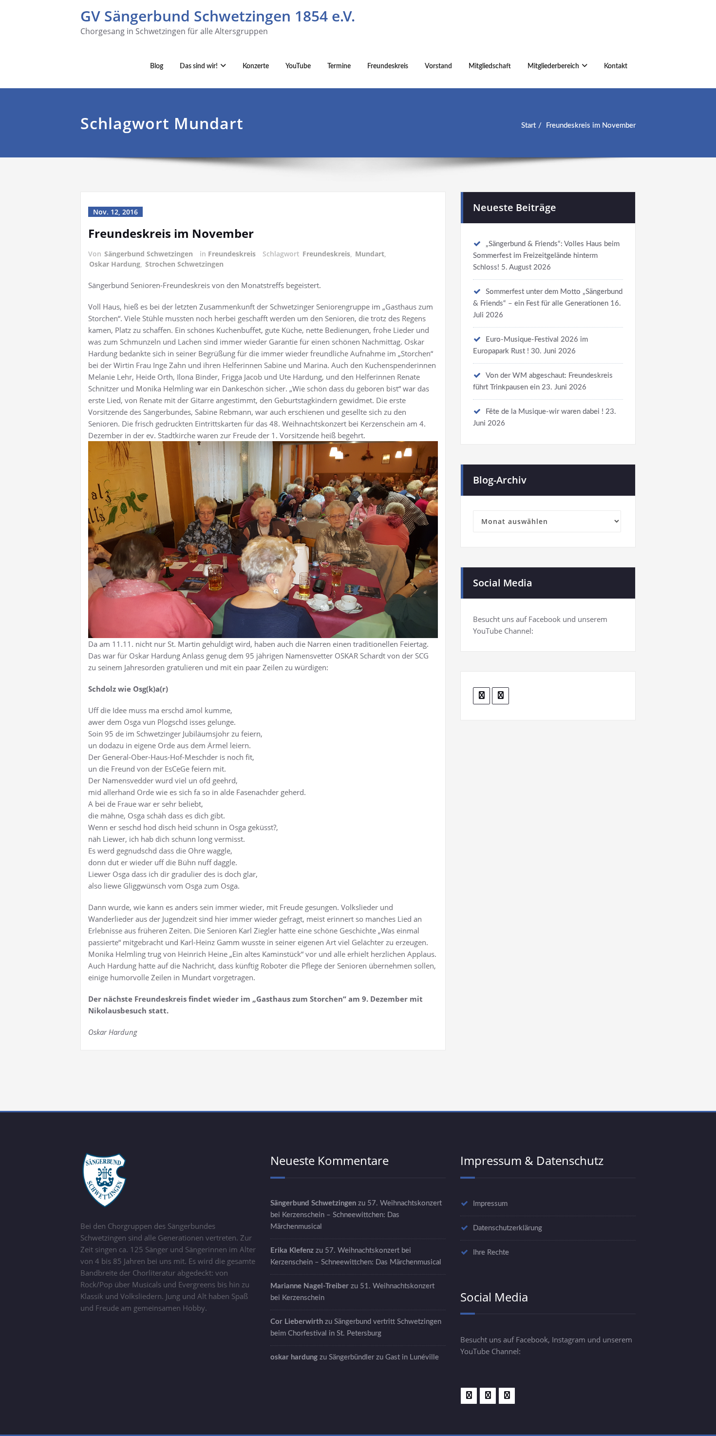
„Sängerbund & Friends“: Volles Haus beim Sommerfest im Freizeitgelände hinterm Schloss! (546, 255)
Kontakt (615, 66)
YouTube (298, 66)
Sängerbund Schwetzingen (148, 253)
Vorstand (438, 66)
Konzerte (256, 66)
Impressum (490, 1203)
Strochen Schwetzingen (184, 264)
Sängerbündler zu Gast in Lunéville (384, 1357)
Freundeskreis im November (591, 125)
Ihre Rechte (491, 1252)
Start (528, 125)
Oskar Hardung (114, 264)
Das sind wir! (199, 66)
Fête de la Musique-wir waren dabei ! (544, 411)
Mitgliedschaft (490, 66)
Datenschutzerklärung (507, 1228)
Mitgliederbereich (553, 66)
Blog (156, 66)
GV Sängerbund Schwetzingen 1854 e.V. (217, 16)
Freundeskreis (387, 66)
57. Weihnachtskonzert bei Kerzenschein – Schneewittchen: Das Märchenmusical (356, 1215)
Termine (339, 66)
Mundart (369, 253)
